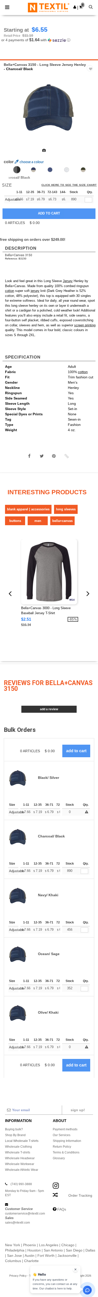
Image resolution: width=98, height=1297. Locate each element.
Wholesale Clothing (18, 1146)
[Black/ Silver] (66, 169)
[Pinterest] (54, 456)
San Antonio (53, 1250)
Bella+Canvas (62, 521)
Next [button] (90, 110)
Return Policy (62, 1146)
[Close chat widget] (75, 1269)
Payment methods (65, 1129)
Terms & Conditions (66, 1152)
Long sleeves (66, 509)
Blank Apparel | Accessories (28, 509)
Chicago (67, 1245)
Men (37, 521)
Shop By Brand (15, 1135)
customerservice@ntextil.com (25, 1213)
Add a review (49, 709)
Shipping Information (67, 1141)
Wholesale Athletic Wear (21, 1170)
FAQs (61, 1209)
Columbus (13, 1261)
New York (12, 1245)
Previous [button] (11, 110)
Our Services (61, 1135)
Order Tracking (80, 1195)
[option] (49, 106)
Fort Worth (46, 1256)
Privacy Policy (18, 1275)
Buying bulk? (14, 1129)
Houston (34, 1250)
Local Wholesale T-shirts (21, 1141)
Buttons (15, 521)
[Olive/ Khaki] (83, 169)
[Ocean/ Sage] (50, 169)
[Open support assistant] (87, 1290)
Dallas (90, 1250)
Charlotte (31, 1261)
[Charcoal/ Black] (17, 169)
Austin (29, 1256)
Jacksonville (67, 1256)
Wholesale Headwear (20, 1158)
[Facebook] (29, 456)
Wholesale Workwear (19, 1164)
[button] (74, 7)
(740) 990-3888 (21, 1184)
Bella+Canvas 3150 (18, 255)
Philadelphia (14, 1250)
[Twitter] (41, 456)
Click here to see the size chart (69, 185)
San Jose (14, 1256)
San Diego (74, 1250)
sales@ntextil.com (17, 1222)
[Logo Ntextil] (48, 7)
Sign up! (78, 1110)
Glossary (59, 1158)
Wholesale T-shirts (17, 1152)
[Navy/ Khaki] (33, 169)
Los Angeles (48, 1245)
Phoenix (29, 1245)
